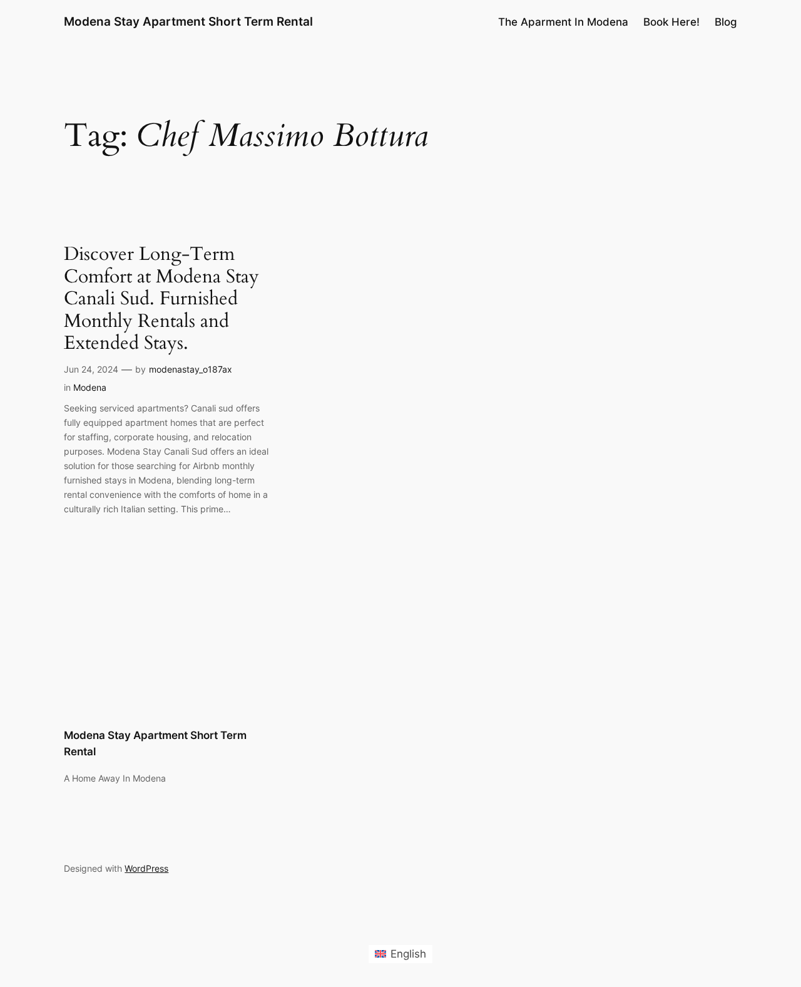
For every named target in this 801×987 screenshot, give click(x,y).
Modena (89, 387)
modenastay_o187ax (190, 369)
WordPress (146, 868)
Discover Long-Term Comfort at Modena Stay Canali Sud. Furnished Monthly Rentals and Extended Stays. (161, 299)
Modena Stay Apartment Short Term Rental (188, 21)
